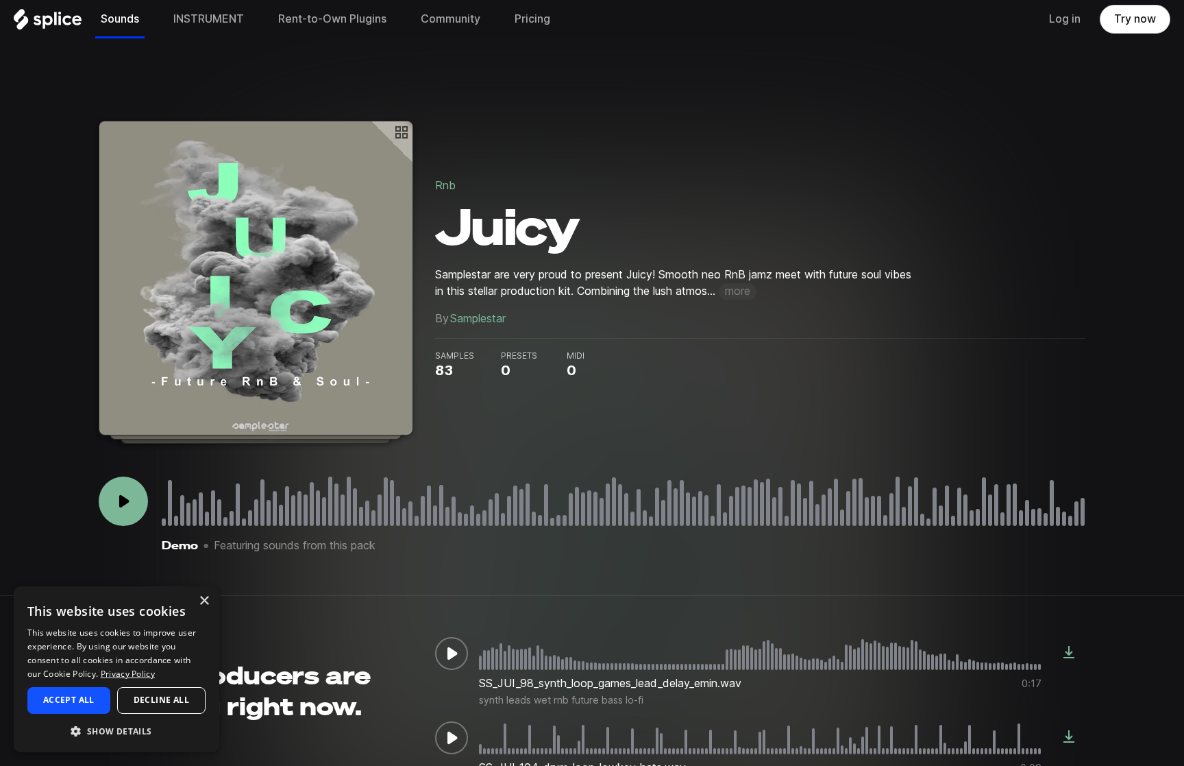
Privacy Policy (128, 674)
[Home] (48, 22)
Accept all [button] (69, 700)
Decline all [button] (161, 700)
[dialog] (116, 669)
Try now (1135, 18)
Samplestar (478, 318)
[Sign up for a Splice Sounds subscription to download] (1068, 653)
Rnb (445, 185)
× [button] (204, 601)
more (737, 291)
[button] (116, 731)
